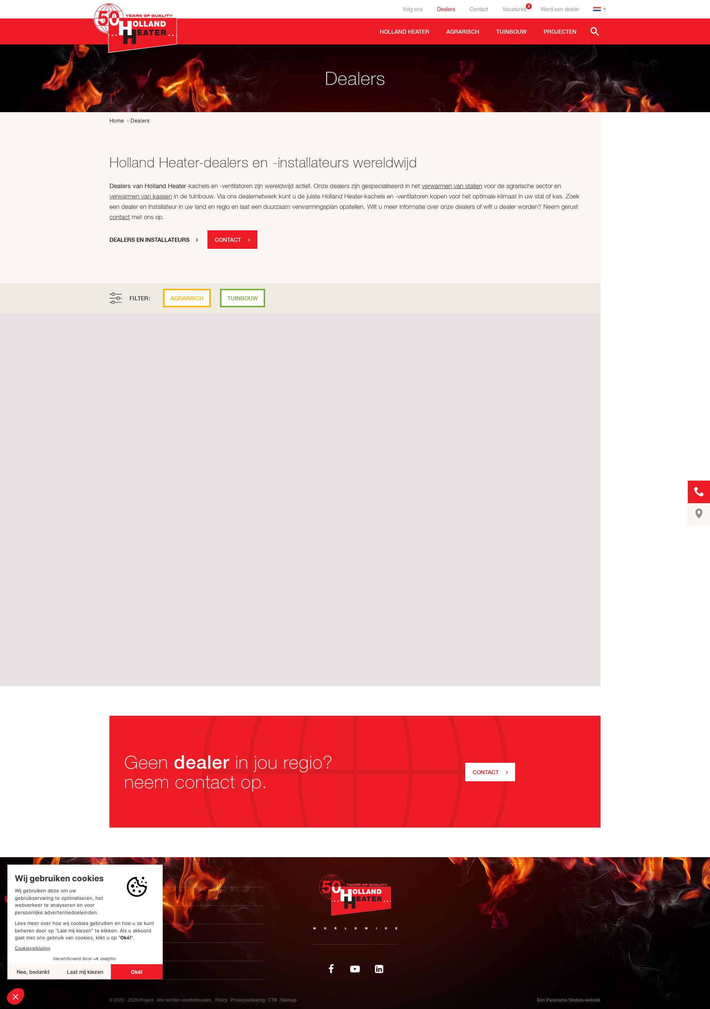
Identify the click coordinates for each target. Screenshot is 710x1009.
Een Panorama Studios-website (569, 1000)
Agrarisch (186, 298)
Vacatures (516, 9)
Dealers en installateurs (149, 240)
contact (119, 217)
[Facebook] (331, 969)
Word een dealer (560, 9)
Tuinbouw (242, 298)
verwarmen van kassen (140, 196)
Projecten (132, 915)
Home (116, 121)
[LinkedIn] (379, 969)
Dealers (446, 9)
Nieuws (127, 933)
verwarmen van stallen (452, 186)
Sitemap (288, 1000)
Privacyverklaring (247, 1000)
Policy (221, 1000)
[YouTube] (355, 969)
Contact (479, 9)
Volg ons (413, 9)
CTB (272, 1000)
